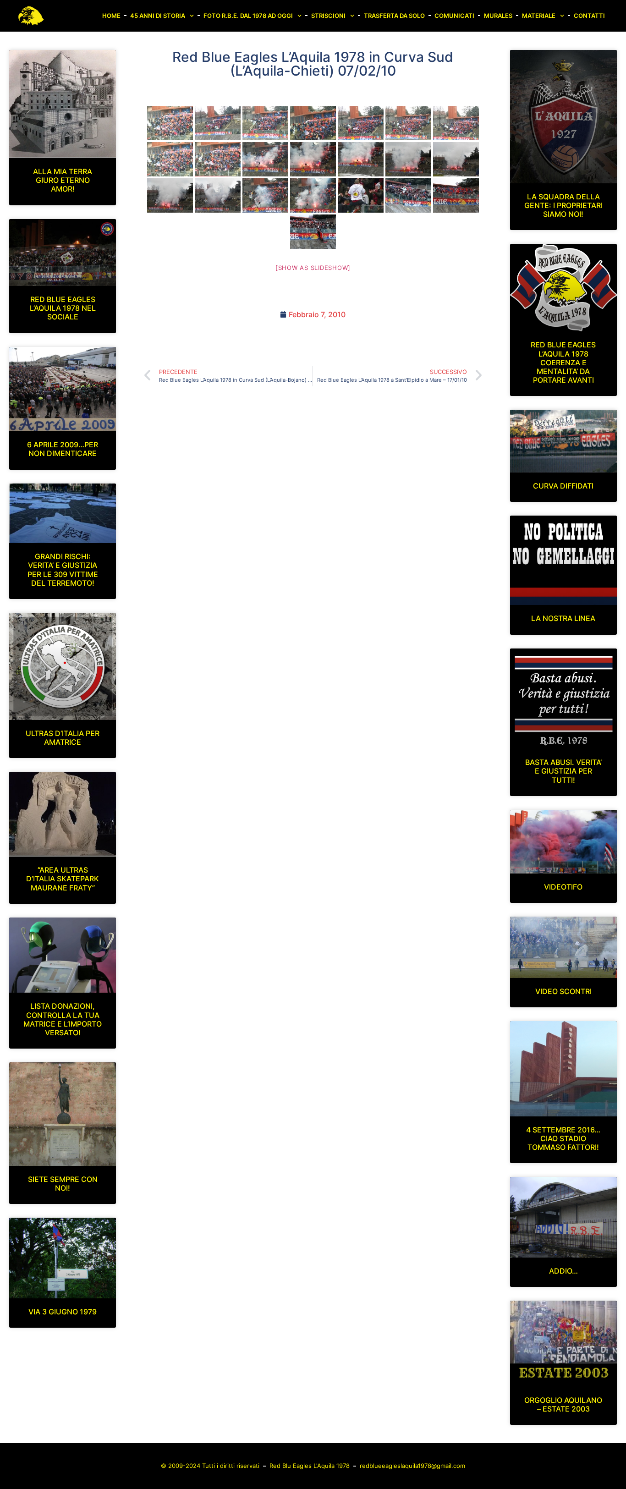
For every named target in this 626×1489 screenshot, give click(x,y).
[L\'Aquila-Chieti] (170, 123)
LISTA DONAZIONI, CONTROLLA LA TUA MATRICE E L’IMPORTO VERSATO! (62, 1019)
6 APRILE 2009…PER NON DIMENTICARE (62, 449)
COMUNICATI (454, 15)
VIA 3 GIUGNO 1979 (62, 1311)
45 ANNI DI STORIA (157, 15)
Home (111, 15)
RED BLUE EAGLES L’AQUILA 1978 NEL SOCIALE (63, 308)
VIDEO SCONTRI (563, 991)
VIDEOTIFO (563, 886)
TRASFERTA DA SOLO (394, 15)
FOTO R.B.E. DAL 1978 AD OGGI (248, 15)
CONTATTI (589, 15)
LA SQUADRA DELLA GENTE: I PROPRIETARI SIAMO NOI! (563, 205)
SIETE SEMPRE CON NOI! (63, 1183)
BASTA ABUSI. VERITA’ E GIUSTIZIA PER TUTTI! (563, 771)
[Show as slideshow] (313, 267)
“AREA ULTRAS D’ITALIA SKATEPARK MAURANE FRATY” (62, 878)
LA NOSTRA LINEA (563, 618)
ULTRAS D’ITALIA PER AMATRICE (62, 738)
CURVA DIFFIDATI (563, 485)
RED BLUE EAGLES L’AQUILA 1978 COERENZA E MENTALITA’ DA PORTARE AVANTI (563, 362)
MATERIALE (538, 15)
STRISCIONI (328, 15)
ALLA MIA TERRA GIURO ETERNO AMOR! (62, 180)
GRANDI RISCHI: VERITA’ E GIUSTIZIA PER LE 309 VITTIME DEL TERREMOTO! (62, 570)
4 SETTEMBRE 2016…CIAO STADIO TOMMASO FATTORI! (563, 1138)
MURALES (498, 15)
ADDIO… (563, 1270)
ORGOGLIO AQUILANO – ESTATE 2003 (563, 1404)
